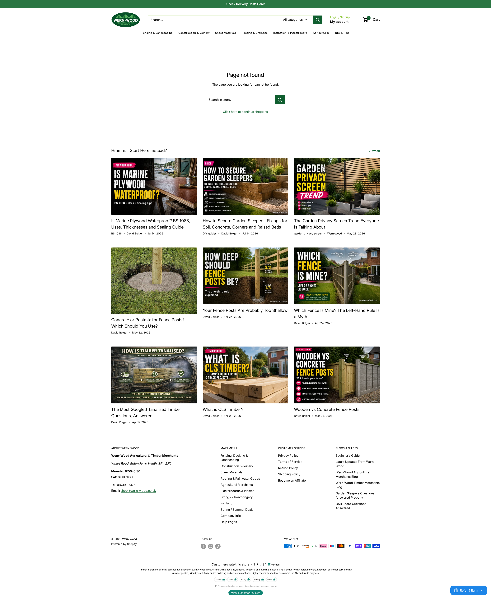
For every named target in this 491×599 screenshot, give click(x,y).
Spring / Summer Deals (237, 509)
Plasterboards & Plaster (237, 491)
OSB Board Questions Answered (351, 506)
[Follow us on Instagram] (210, 546)
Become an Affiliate (292, 480)
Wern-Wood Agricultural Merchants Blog (353, 474)
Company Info (231, 516)
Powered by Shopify (124, 544)
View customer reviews (245, 592)
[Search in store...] (280, 99)
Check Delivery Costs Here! (245, 4)
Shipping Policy (289, 474)
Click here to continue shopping (245, 112)
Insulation (227, 503)
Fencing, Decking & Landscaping (234, 458)
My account (339, 22)
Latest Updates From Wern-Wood (355, 464)
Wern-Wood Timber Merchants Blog (358, 485)
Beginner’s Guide (348, 455)
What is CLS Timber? (223, 409)
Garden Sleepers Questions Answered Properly (355, 495)
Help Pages (229, 522)
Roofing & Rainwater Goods (240, 478)
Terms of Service (290, 462)
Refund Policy (288, 468)
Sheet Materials (231, 472)
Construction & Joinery (237, 466)
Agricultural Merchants (237, 485)
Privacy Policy (288, 455)
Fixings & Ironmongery (237, 497)
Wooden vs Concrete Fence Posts (326, 409)
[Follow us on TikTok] (218, 546)
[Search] (317, 20)
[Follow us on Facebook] (203, 546)
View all (374, 151)
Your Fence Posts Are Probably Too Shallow (245, 310)
